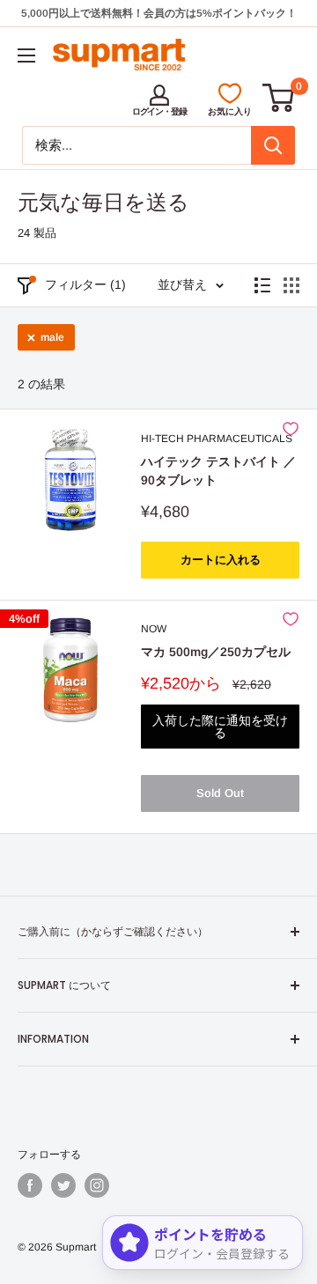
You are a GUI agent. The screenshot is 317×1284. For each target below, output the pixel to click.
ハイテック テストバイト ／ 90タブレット (218, 471)
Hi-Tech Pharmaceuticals (216, 438)
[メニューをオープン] (26, 55)
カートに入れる (221, 559)
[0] (279, 98)
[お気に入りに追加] (291, 429)
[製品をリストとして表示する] (262, 285)
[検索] (273, 145)
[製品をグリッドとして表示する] (291, 285)
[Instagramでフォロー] (97, 1185)
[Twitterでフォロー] (63, 1185)
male (52, 337)
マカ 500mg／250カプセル (216, 652)
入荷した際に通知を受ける (220, 726)
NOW (153, 629)
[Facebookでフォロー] (30, 1185)
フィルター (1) (85, 284)
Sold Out (220, 793)
